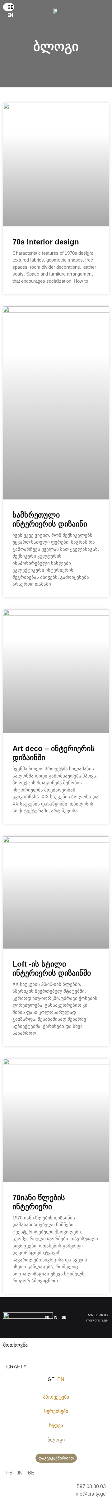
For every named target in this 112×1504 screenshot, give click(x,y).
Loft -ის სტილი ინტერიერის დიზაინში (51, 968)
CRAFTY (16, 1366)
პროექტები (56, 1397)
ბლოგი (56, 1439)
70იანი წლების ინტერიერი (38, 1202)
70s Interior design (45, 242)
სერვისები (56, 1411)
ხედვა (56, 1425)
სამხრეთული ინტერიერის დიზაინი (49, 519)
